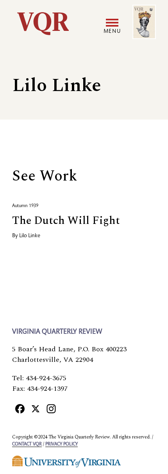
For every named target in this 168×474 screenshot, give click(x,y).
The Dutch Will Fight (66, 220)
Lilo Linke (29, 236)
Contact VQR (27, 444)
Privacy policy (61, 444)
